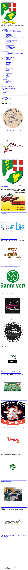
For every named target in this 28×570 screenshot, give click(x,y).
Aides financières (9, 35)
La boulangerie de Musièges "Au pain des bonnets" (12, 319)
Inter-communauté (10, 81)
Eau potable (8, 41)
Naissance (8, 46)
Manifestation (9, 73)
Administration (9, 32)
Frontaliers (8, 42)
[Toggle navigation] (13, 86)
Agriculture (8, 34)
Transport (8, 77)
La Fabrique (3, 344)
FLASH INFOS (9, 52)
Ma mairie (5, 51)
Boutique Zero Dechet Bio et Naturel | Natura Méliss (12, 130)
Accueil (5, 29)
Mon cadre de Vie (7, 58)
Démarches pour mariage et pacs (13, 40)
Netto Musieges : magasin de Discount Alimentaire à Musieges (14, 453)
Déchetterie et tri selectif (11, 66)
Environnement (9, 68)
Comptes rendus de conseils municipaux (14, 53)
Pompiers (8, 74)
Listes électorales (9, 43)
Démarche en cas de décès (11, 38)
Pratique (8, 82)
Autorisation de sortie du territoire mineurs (15, 37)
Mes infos (5, 79)
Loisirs (7, 71)
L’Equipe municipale (10, 57)
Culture (7, 65)
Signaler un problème (10, 54)
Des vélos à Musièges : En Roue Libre (9, 239)
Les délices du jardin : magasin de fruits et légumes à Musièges (14, 400)
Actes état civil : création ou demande (14, 31)
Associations (8, 59)
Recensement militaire (10, 47)
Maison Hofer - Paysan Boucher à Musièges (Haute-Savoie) (13, 425)
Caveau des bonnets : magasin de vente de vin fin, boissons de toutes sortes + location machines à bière (14, 158)
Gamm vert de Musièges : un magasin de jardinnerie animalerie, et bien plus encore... (12, 292)
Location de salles (10, 45)
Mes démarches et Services (9, 30)
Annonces (8, 64)
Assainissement (9, 36)
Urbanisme (8, 49)
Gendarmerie (9, 69)
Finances (8, 56)
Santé (7, 75)
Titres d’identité (9, 48)
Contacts (8, 80)
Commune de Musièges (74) (7, 24)
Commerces (8, 62)
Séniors (7, 76)
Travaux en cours (9, 84)
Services (8, 63)
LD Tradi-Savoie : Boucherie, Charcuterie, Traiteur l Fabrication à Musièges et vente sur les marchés (12, 372)
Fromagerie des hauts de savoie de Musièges (10, 266)
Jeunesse (8, 70)
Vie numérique (9, 60)
